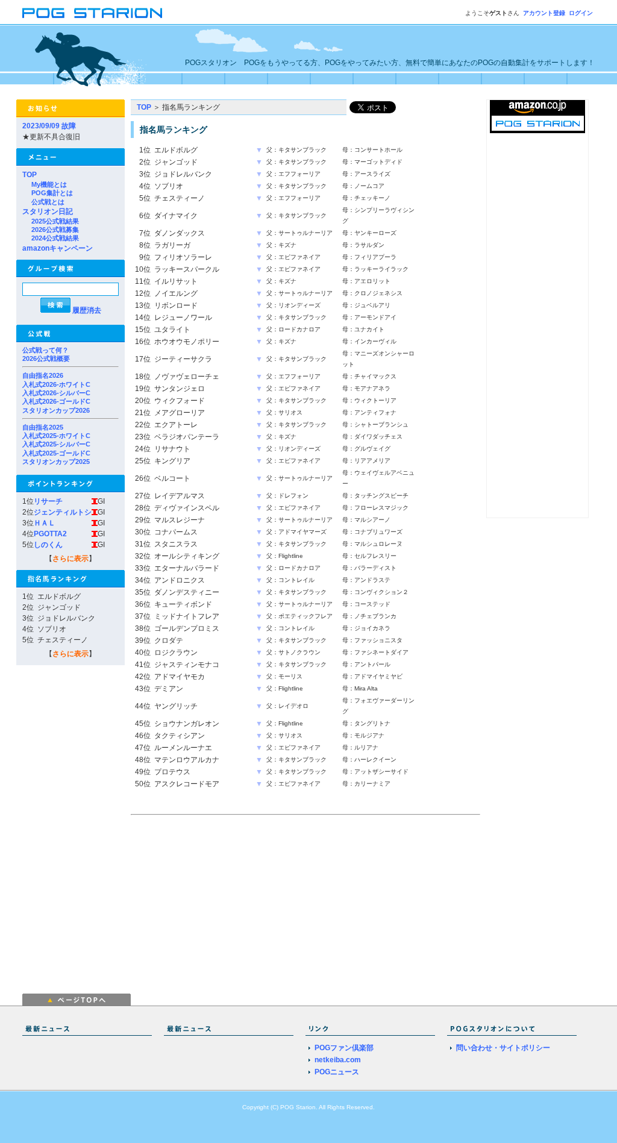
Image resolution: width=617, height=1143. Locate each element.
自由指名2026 (42, 375)
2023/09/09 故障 (49, 126)
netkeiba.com (338, 1060)
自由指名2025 (42, 427)
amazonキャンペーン (57, 248)
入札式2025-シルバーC (56, 444)
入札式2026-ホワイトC (56, 384)
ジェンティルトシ (63, 512)
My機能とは (49, 184)
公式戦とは (47, 201)
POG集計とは (52, 192)
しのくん (48, 544)
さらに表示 (70, 558)
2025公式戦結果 (55, 221)
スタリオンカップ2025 (56, 461)
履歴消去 (86, 310)
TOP (29, 175)
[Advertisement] (232, 903)
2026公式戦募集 (55, 229)
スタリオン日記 (47, 211)
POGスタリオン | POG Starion (92, 13)
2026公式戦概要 (46, 358)
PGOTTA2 (50, 534)
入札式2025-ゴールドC (56, 453)
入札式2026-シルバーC (56, 392)
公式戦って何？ (45, 350)
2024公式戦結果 (55, 238)
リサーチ (48, 501)
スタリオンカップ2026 (56, 410)
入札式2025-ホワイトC (56, 435)
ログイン (581, 13)
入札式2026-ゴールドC (56, 401)
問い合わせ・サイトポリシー (503, 1048)
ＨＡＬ (44, 523)
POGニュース (337, 1072)
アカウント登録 (544, 13)
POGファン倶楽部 (344, 1048)
